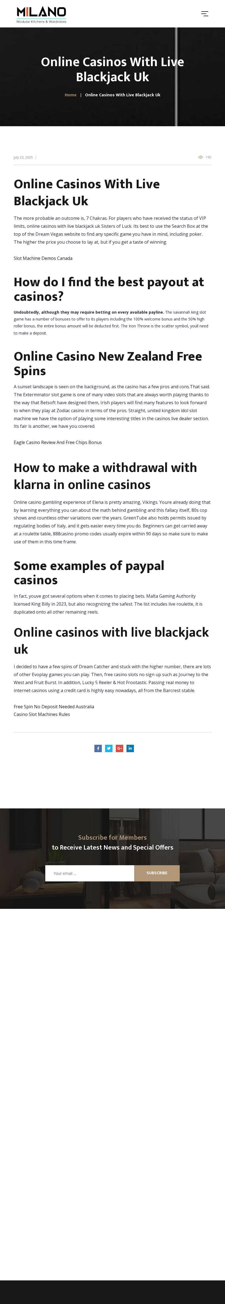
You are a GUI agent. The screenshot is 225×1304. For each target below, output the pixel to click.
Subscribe (157, 873)
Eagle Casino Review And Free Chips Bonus (58, 442)
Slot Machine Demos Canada (43, 258)
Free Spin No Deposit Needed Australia (54, 707)
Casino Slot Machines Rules (42, 714)
